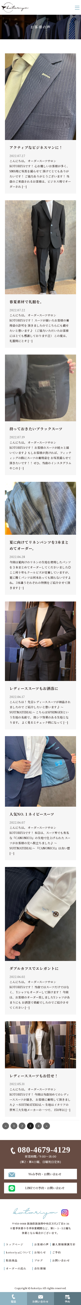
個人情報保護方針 (64, 1244)
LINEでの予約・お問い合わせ (45, 1188)
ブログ (38, 1260)
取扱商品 (12, 1260)
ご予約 (56, 1252)
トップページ (14, 1244)
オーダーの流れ (16, 1268)
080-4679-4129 (44, 1149)
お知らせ (40, 1252)
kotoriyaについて (18, 1252)
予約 (67, 1301)
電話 (13, 1301)
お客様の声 (41, 1244)
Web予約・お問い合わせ (44, 1174)
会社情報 (40, 1268)
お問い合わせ (61, 1260)
